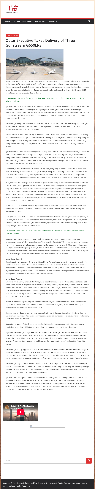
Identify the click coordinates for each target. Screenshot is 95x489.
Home (7, 21)
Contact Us (40, 21)
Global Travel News (23, 21)
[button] (56, 21)
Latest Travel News (12, 35)
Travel (52, 21)
